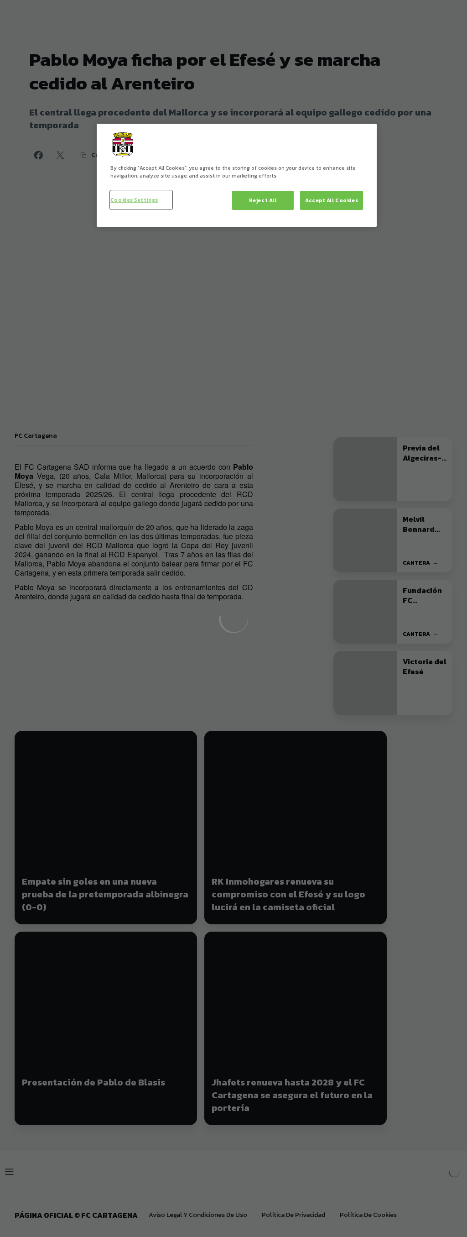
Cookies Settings (134, 200)
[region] (237, 175)
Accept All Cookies (331, 200)
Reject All (263, 200)
